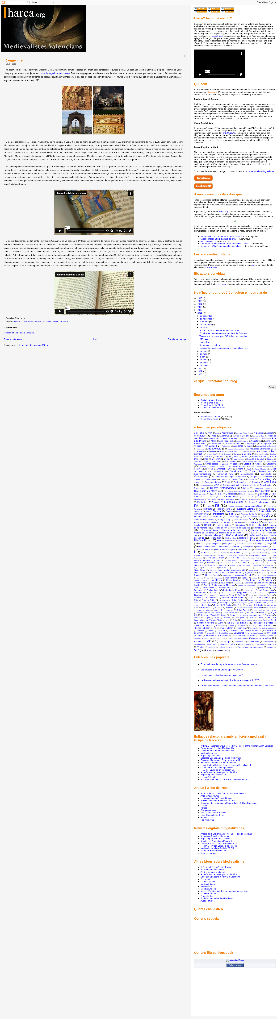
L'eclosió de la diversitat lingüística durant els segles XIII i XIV (230, 680)
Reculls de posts (241, 603)
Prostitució (252, 598)
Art (275, 449)
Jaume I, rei (15, 60)
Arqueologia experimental (237, 449)
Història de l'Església (240, 528)
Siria (235, 620)
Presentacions (211, 598)
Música (254, 578)
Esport (263, 499)
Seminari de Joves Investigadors (245, 615)
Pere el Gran (200, 592)
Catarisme (202, 466)
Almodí (243, 438)
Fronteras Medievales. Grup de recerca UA (220, 760)
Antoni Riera (217, 444)
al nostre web (210, 267)
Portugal (259, 595)
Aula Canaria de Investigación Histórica (219, 772)
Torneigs (252, 628)
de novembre (206, 319)
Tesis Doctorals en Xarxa (212, 815)
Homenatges (204, 544)
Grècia (246, 522)
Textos (251, 625)
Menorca (270, 570)
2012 (200, 310)
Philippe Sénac (227, 593)
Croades (256, 482)
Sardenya (263, 613)
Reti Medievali (207, 820)
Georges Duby (224, 520)
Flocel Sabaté (241, 511)
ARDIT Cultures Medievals (213, 872)
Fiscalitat (217, 511)
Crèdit (227, 482)
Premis (269, 595)
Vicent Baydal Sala (209, 403)
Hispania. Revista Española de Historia (219, 846)
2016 (200, 298)
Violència (211, 647)
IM (274, 543)
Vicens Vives (239, 642)
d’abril (203, 357)
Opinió (197, 585)
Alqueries (265, 438)
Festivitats (207, 509)
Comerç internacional (260, 471)
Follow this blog (235, 965)
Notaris (213, 583)
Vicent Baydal (253, 642)
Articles (211, 451)
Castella (247, 464)
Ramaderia (253, 600)
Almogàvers (254, 438)
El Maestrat (230, 494)
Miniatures (262, 573)
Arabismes (238, 446)
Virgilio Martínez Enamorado (250, 647)
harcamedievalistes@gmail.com (259, 171)
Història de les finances (253, 533)
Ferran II (270, 506)
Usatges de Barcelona (237, 638)
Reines (248, 605)
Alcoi (214, 436)
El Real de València (246, 494)
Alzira (213, 441)
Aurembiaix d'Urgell (246, 451)
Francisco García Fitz (249, 514)
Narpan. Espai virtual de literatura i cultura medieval (224, 891)
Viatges (227, 641)
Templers (231, 626)
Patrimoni (263, 588)
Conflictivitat (266, 474)
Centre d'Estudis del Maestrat (261, 466)
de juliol (204, 327)
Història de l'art (220, 528)
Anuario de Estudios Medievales (216, 836)
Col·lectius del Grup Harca (213, 407)
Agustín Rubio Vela (243, 433)
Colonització (235, 471)
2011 (200, 313)
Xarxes (210, 650)
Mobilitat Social (212, 575)
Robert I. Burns (258, 610)
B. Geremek (226, 454)
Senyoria (269, 615)
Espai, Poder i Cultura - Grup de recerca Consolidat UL (226, 765)
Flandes (229, 511)
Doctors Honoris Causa (243, 491)
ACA (210, 433)
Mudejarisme (231, 578)
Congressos (201, 476)
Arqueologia (214, 448)
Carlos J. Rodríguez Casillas (251, 461)
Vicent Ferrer (199, 644)
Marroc (258, 568)
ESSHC (272, 499)
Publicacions (265, 597)
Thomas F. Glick (265, 625)
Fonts (252, 511)
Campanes (216, 461)
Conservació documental (205, 479)
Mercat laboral (234, 573)
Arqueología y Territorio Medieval (216, 838)
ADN (217, 433)
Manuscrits (269, 565)
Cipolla (249, 469)
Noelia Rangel (200, 583)
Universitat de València (217, 635)
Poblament (211, 595)
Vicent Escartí (268, 642)
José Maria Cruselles (237, 555)
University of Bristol (266, 635)
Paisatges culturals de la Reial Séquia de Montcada (224, 779)
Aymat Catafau (212, 454)
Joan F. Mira (234, 553)
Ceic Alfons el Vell (236, 466)
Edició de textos (200, 494)
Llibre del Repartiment (228, 563)
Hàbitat (197, 525)
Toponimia (241, 628)
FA (196, 505)
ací (253, 265)
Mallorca (257, 565)
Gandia (265, 516)
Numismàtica (237, 583)
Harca (207, 525)
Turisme (221, 630)
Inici (95, 339)
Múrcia (245, 578)
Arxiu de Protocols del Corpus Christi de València (223, 793)
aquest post (217, 36)
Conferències (247, 474)
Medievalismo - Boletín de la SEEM (217, 848)
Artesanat (201, 451)
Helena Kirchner (224, 525)
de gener (204, 365)
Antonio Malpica (233, 443)
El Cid (220, 494)
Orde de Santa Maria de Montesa (219, 585)
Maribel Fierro (224, 568)
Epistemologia (199, 499)
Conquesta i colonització (261, 477)
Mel (262, 570)
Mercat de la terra (216, 573)
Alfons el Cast (258, 436)
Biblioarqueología (208, 810)
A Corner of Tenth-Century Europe (216, 867)
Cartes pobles (211, 464)
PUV (196, 600)
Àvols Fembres (208, 901)
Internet (235, 546)
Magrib (232, 565)
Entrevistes (264, 496)
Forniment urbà (201, 514)
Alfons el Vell (213, 438)
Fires (208, 511)
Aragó (250, 446)
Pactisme (261, 585)
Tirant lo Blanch (226, 628)
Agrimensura (227, 433)
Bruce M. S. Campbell (255, 459)
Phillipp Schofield (243, 593)
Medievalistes (254, 570)
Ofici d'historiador (264, 583)
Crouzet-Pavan (205, 485)
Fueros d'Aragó (233, 517)
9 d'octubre (199, 433)
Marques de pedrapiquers (242, 568)
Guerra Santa (268, 522)
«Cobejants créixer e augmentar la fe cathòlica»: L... (223, 348)
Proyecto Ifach (207, 896)
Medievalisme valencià (234, 570)
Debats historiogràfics (223, 488)
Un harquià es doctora (209, 345)
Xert (218, 650)
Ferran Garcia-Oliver (253, 506)
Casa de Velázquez (230, 464)
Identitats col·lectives (244, 544)
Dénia (246, 488)
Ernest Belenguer (227, 499)
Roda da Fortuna (208, 853)
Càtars (212, 466)
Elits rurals (263, 494)
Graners (237, 522)
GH (60, 321)
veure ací (222, 284)
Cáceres (270, 459)
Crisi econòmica (241, 482)
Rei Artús (238, 605)
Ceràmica (198, 469)
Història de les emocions (230, 533)
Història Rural (202, 540)
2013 (200, 307)
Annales (269, 441)
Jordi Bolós (208, 555)
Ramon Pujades (200, 603)
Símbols (260, 618)
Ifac (268, 544)
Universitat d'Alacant (255, 633)
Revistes (218, 608)
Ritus (216, 610)
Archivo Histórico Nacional (266, 446)
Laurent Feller (230, 560)
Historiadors (240, 541)
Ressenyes (206, 608)
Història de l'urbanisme (265, 528)
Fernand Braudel (234, 506)
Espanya (254, 499)
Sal (241, 612)
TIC (215, 628)
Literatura (257, 560)
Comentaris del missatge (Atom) (33, 345)
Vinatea (200, 647)
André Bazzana (242, 441)
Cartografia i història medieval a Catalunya (220, 877)
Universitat (239, 633)
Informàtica (223, 547)
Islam (274, 547)
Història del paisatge (211, 535)
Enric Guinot (232, 496)
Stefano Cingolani (205, 623)
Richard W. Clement (204, 610)
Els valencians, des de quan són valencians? (222, 675)
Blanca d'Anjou (259, 456)
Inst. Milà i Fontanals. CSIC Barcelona (218, 762)
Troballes (211, 631)
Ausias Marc (262, 451)
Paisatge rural (224, 587)
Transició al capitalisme (267, 628)
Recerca (212, 603)
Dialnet (204, 805)
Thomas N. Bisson (202, 628)
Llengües (211, 563)
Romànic (200, 613)
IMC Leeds (204, 339)
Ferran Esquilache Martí (212, 405)
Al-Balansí (258, 433)
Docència (227, 491)
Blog (206, 459)
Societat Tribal (269, 620)
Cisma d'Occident (261, 469)
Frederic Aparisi (201, 517)
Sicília (251, 618)
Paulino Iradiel (213, 590)
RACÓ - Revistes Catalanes (214, 812)
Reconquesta (226, 603)
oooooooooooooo (208, 241)
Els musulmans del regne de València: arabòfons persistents (229, 664)
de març (204, 359)
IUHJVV (208, 550)
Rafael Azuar (224, 600)
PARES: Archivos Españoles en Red (218, 800)
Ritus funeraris (227, 610)
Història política (266, 538)
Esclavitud (242, 499)
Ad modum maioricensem (212, 869)
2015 (200, 301)
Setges (207, 618)
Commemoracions (202, 474)
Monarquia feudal (243, 575)
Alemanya (224, 436)
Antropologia (250, 443)
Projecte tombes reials (232, 597)
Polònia (241, 595)
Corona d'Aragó (265, 479)
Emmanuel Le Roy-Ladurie (213, 497)
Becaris (208, 456)
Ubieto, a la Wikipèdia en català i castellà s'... (222, 246)
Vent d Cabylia (228, 133)
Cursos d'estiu (249, 485)
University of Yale (219, 638)
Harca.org (223, 211)
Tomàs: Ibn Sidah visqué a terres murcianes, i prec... (225, 243)
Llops (253, 563)
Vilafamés (260, 644)
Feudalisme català (223, 509)
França (232, 514)
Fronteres (217, 517)
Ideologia (259, 544)
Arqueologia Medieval (210, 755)
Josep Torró (233, 558)
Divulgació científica (205, 491)
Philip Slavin (214, 593)
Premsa (197, 598)
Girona (262, 519)
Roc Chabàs (271, 610)
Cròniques (270, 482)
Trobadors (200, 631)
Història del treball (234, 535)
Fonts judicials (265, 511)
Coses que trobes (213, 482)
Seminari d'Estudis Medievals (214, 615)
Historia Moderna (247, 538)
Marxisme (268, 568)
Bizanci (245, 456)
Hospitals (216, 544)
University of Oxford (201, 638)
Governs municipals (210, 522)
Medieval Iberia (208, 884)
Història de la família (261, 530)
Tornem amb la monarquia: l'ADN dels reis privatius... (224, 336)
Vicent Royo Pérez (209, 419)
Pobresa (222, 595)
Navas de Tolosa (200, 580)
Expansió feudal (52, 321)
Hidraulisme (240, 525)
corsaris (197, 482)
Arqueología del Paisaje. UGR (214, 775)
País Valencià (208, 588)
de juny (203, 351)
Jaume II (205, 552)
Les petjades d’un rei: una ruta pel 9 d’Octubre (222, 670)
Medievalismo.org (209, 753)
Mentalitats (199, 573)
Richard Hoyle (270, 608)
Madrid (212, 565)
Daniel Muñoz (266, 485)
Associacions (232, 451)
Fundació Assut (208, 777)
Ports (251, 595)
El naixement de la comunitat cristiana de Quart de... (223, 333)
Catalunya (271, 464)
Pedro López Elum (231, 590)
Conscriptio (206, 879)
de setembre (206, 324)
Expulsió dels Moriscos (260, 502)
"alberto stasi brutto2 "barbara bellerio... (219, 239)
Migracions (250, 573)
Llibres (243, 562)
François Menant (266, 514)
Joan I (246, 553)
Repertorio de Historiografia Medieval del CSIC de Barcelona (228, 803)
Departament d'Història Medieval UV (217, 748)
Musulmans (265, 578)
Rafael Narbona (239, 600)
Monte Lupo (259, 575)
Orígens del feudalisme (246, 585)
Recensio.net (207, 817)
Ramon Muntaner (266, 600)
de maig (204, 354)
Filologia (262, 509)
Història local (215, 538)
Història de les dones (204, 533)
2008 (200, 374)
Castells (258, 464)
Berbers (220, 456)
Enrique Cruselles (248, 497)
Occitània (249, 583)
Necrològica (216, 580)
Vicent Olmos (211, 644)
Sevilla (216, 618)
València (198, 641)
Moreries (200, 578)
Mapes (196, 568)
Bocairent (216, 459)
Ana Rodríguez (226, 441)
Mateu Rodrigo (215, 570)
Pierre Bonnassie (261, 593)
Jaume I (66, 321)
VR (196, 650)
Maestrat (222, 565)
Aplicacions (226, 446)
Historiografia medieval (262, 540)
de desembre (206, 316)
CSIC (216, 485)
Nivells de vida (253, 580)
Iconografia (228, 544)
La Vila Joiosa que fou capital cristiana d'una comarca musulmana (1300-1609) (237, 685)
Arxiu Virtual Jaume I (210, 796)
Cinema (239, 469)
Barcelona (246, 454)
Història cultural (256, 525)
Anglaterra (255, 441)
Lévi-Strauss (244, 560)
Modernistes (226, 575)
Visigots (270, 647)
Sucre (220, 623)
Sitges (257, 620)
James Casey (260, 550)
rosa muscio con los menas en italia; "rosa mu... (223, 236)
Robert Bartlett (243, 610)
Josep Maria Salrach (215, 558)
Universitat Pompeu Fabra (243, 635)
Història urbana (224, 540)
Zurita (225, 651)
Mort (208, 578)
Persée (204, 808)
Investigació (248, 547)
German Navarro (240, 520)
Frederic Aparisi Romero (212, 400)
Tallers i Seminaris (237, 622)
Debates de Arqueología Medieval (216, 841)
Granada (227, 522)
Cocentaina (218, 471)
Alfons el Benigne (241, 436)
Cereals (209, 469)
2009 (200, 371)
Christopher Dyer (224, 469)
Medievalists (206, 886)
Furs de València (250, 517)
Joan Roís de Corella (259, 553)
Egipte (212, 494)
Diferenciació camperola (263, 488)
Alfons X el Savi (230, 438)
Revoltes (229, 608)
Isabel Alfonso (262, 547)
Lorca (271, 563)
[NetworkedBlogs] (235, 960)
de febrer (204, 363)
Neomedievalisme (234, 580)
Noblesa (268, 580)
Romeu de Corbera (213, 613)
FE (217, 505)
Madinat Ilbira (200, 565)
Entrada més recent (13, 339)
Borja (226, 459)
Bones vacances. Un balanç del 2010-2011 (219, 330)
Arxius (221, 451)
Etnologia (216, 502)
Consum (224, 479)
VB (209, 641)
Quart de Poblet (208, 600)
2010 (200, 368)
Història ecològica (257, 535)
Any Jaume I (29, 321)
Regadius (206, 605)
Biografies (233, 456)
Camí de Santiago (201, 461)
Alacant (269, 433)
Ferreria (197, 509)
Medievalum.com (208, 889)
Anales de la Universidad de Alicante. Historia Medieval (226, 834)
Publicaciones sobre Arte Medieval (217, 898)
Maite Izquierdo (244, 565)
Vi (220, 642)
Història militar (230, 538)
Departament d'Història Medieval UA (217, 750)
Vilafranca (271, 644)
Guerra (255, 522)
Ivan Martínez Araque (210, 416)
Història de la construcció (234, 530)
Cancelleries (230, 461)
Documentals (39, 321)
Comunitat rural (225, 474)
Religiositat (258, 605)
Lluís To (262, 563)
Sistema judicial (246, 620)
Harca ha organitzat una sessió (55, 73)
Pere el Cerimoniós (264, 590)
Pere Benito (247, 590)
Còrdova (251, 479)
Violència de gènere (226, 647)
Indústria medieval (207, 547)
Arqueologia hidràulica (260, 449)
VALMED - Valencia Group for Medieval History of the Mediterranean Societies (237, 746)
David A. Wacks (208, 881)
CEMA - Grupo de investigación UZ (217, 767)
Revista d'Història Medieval (213, 850)
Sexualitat (226, 618)
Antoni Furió (18, 321)
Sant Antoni (252, 612)
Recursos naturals (258, 603)
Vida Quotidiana (246, 644)
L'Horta (217, 560)
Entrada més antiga (177, 339)
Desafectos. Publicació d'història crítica (219, 843)
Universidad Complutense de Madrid (245, 630)
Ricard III (258, 608)
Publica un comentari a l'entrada (19, 333)
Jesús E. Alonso (220, 553)
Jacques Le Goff (244, 550)
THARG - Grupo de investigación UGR (218, 770)
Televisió (220, 625)
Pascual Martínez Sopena (246, 588)
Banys (236, 454)
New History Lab (208, 893)
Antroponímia (266, 443)
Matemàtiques (200, 570)
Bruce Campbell (238, 459)
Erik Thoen (212, 499)
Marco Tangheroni (209, 568)
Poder (231, 595)
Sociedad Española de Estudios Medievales (221, 758)
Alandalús (200, 435)
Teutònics (241, 626)
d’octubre (204, 321)
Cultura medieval (231, 485)
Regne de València (222, 605)
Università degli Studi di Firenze (219, 633)
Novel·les (224, 583)
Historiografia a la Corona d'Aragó (216, 798)
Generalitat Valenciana (204, 520)
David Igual (199, 488)
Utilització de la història (260, 638)
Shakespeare (240, 618)
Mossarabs (218, 578)
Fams (209, 506)
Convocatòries (237, 479)
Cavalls (221, 466)
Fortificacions (218, 514)
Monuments (271, 575)
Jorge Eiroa (220, 555)
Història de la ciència (208, 530)
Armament (200, 449)
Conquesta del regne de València (230, 477)
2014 (200, 304)
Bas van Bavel (261, 454)
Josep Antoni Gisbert (257, 555)
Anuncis (197, 446)
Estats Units (202, 502)
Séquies (197, 618)
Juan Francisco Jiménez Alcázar (255, 558)
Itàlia (199, 549)
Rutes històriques (230, 613)
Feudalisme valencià (245, 509)
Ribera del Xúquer (244, 608)
